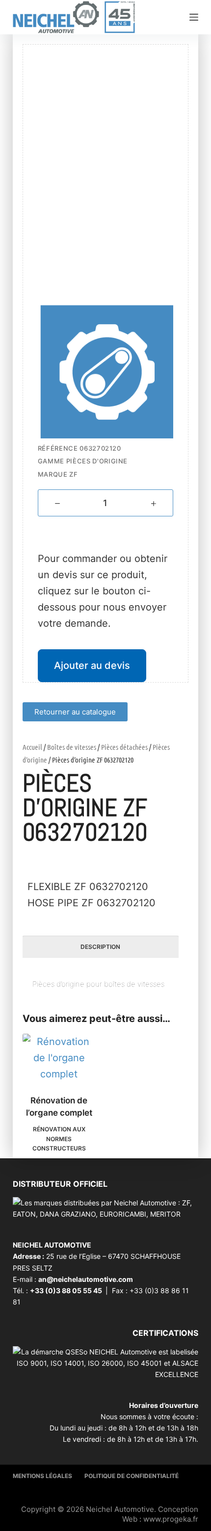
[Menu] (193, 17)
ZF (73, 474)
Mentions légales (42, 1476)
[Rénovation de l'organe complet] (59, 1058)
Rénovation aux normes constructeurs (59, 1138)
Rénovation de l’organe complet (59, 1107)
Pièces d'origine (97, 461)
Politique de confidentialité (131, 1476)
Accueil (32, 746)
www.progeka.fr (170, 1519)
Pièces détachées (124, 746)
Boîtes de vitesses (71, 746)
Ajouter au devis (92, 665)
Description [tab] (100, 946)
